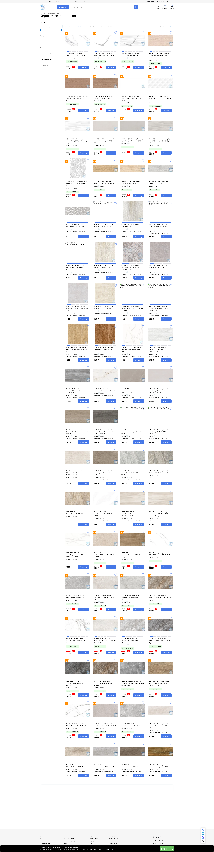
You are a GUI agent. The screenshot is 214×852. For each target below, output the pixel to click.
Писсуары (92, 841)
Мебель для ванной (68, 838)
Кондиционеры (113, 843)
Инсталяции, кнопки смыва (70, 841)
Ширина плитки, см (46, 59)
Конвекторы (112, 841)
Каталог (64, 7)
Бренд (42, 36)
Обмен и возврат (67, 1)
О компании (43, 1)
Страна (42, 48)
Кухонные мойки (93, 838)
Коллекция (43, 42)
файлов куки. (109, 849)
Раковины (92, 836)
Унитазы (64, 843)
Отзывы (77, 1)
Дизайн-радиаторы (114, 838)
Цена (42, 23)
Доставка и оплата (54, 1)
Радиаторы (112, 836)
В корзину (83, 67)
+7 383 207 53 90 (158, 840)
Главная (42, 13)
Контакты (84, 1)
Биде (90, 843)
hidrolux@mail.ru (158, 843)
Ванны (64, 836)
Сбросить (46, 65)
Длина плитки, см (46, 54)
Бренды (91, 1)
